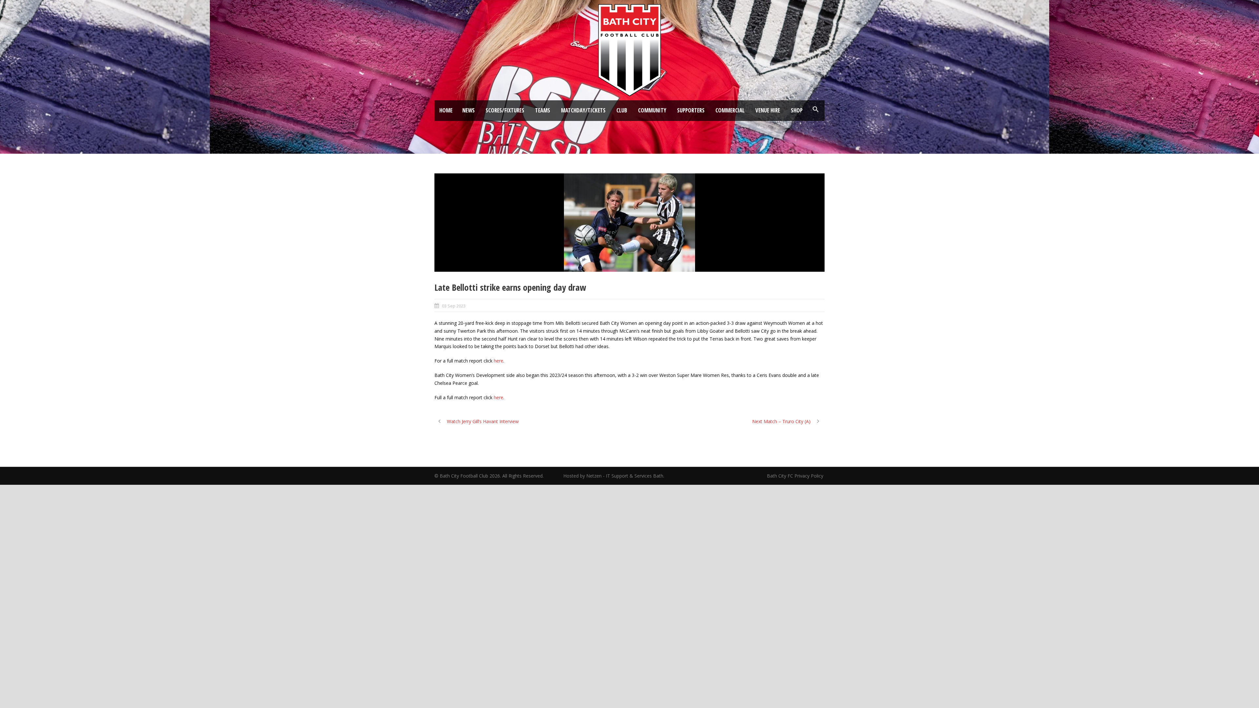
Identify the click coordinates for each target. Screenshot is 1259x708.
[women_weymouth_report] (629, 222)
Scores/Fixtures (505, 110)
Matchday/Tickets (583, 110)
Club (621, 110)
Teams (542, 110)
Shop (797, 110)
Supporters (691, 110)
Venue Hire (767, 110)
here (498, 361)
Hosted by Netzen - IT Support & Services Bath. (613, 476)
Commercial (730, 110)
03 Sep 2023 (454, 306)
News (468, 110)
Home (445, 110)
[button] (816, 109)
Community (652, 110)
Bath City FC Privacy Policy (796, 476)
